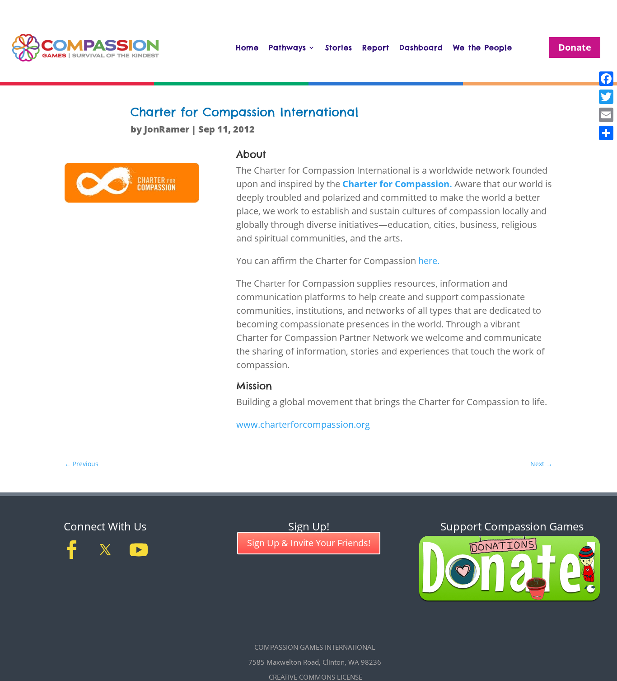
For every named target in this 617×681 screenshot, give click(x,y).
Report (375, 47)
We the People (482, 47)
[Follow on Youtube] (139, 550)
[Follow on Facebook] (72, 550)
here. (428, 261)
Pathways (287, 47)
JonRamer (166, 129)
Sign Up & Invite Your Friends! (308, 543)
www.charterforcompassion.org (303, 424)
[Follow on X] (105, 550)
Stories (338, 47)
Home (247, 47)
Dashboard (421, 47)
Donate (574, 47)
